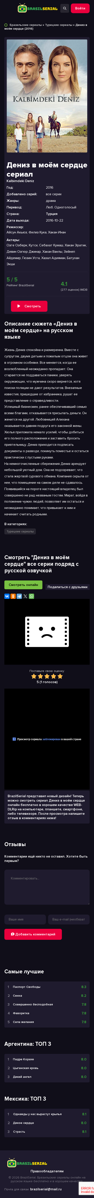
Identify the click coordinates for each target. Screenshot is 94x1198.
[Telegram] (19, 596)
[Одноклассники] (13, 596)
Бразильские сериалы (26, 25)
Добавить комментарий (34, 934)
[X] (25, 596)
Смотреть (32, 306)
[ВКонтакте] (7, 596)
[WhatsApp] (31, 596)
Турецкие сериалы (58, 25)
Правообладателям (47, 1171)
